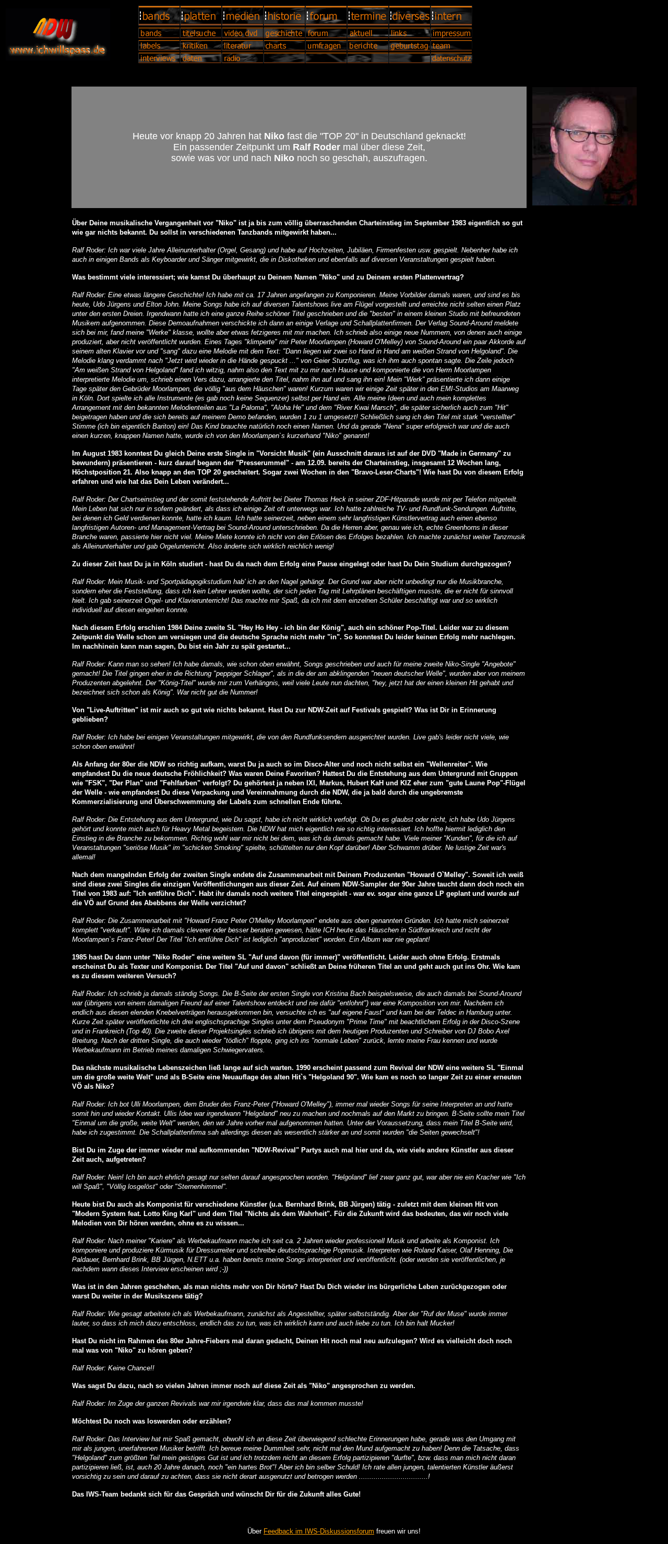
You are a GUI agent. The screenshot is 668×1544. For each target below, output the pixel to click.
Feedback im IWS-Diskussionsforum (319, 1531)
